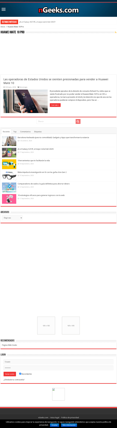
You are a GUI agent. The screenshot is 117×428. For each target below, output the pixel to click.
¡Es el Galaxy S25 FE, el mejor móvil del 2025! (37, 22)
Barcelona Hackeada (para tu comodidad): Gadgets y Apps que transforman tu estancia (53, 137)
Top (15, 132)
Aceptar (55, 425)
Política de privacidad (70, 417)
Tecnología (23, 87)
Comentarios (25, 132)
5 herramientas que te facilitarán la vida (34, 160)
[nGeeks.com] (58, 9)
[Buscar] (78, 121)
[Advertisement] (22, 54)
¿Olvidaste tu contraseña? (14, 380)
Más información (69, 425)
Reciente (6, 132)
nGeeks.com (43, 417)
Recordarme (26, 374)
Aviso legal (54, 417)
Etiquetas (38, 132)
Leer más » (55, 105)
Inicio (3, 27)
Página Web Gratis (9, 345)
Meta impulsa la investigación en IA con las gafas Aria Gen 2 (42, 172)
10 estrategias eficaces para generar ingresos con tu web (41, 195)
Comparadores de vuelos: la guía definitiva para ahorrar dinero (44, 184)
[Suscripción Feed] (115, 32)
